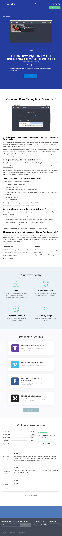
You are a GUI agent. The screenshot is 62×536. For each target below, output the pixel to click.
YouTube (59, 4)
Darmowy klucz (12, 532)
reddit (56, 4)
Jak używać (55, 7)
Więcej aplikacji (31, 409)
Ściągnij (29, 75)
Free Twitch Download (32, 346)
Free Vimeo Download (32, 362)
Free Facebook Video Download (31, 379)
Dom (4, 16)
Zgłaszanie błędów (22, 532)
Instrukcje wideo (4, 532)
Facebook (50, 4)
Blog (22, 8)
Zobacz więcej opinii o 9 (31, 495)
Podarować (55, 525)
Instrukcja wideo (31, 65)
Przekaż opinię (46, 443)
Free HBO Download (31, 396)
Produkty (8, 16)
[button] (4, 119)
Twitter (53, 4)
